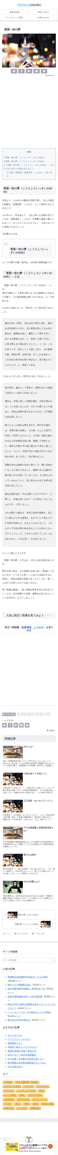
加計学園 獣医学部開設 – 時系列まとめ (26, 989)
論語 (22, 1095)
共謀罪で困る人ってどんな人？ (23, 1047)
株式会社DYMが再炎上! (19, 1020)
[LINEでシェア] (44, 71)
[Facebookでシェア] (21, 71)
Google (8, 1082)
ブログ (8, 1104)
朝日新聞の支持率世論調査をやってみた (27, 1063)
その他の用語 (10, 714)
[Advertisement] (29, 112)
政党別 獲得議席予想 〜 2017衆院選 (25, 996)
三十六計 (9, 1091)
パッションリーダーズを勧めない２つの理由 (29, 1012)
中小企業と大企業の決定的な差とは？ (26, 1059)
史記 (18, 1104)
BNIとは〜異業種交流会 (19, 985)
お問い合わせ (29, 1146)
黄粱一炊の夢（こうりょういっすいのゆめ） (25, 157)
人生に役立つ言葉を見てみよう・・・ (22, 168)
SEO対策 (9, 1099)
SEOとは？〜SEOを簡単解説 (22, 1055)
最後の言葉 (47, 1104)
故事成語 (23, 714)
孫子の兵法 (23, 1099)
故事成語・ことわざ (33, 627)
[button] (53, 960)
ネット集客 (10, 1095)
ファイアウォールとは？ (19, 1039)
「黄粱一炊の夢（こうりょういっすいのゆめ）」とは (29, 165)
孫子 (42, 1091)
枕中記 (32, 714)
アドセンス (42, 1086)
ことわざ (22, 1108)
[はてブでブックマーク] (29, 71)
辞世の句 (9, 1108)
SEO (26, 1104)
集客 (35, 1104)
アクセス (28, 1086)
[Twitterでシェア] (14, 71)
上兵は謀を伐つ (15, 1066)
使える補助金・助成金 (27, 1082)
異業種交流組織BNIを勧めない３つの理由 (28, 977)
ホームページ (39, 1099)
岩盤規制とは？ (15, 1043)
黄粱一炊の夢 (44, 714)
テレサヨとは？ (15, 1035)
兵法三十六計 (35, 1095)
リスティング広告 (26, 1091)
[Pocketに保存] (36, 71)
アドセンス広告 (12, 1086)
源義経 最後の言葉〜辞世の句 (22, 1051)
